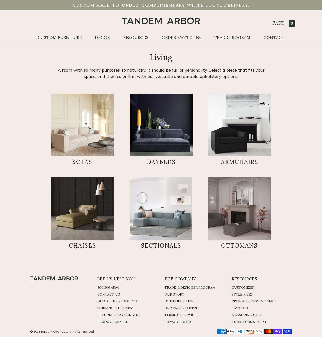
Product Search (112, 322)
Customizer (243, 287)
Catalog (240, 308)
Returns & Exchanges (117, 315)
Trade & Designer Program (190, 287)
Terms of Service (181, 315)
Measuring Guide (248, 315)
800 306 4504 (108, 287)
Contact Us (108, 294)
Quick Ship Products (117, 301)
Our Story (174, 294)
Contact (274, 37)
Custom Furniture (59, 37)
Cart (282, 23)
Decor (102, 37)
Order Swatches (181, 37)
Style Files (242, 294)
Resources (136, 37)
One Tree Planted (181, 308)
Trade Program (232, 37)
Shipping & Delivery (115, 308)
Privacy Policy (178, 322)
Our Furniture (179, 301)
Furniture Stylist (249, 322)
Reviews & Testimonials (254, 301)
